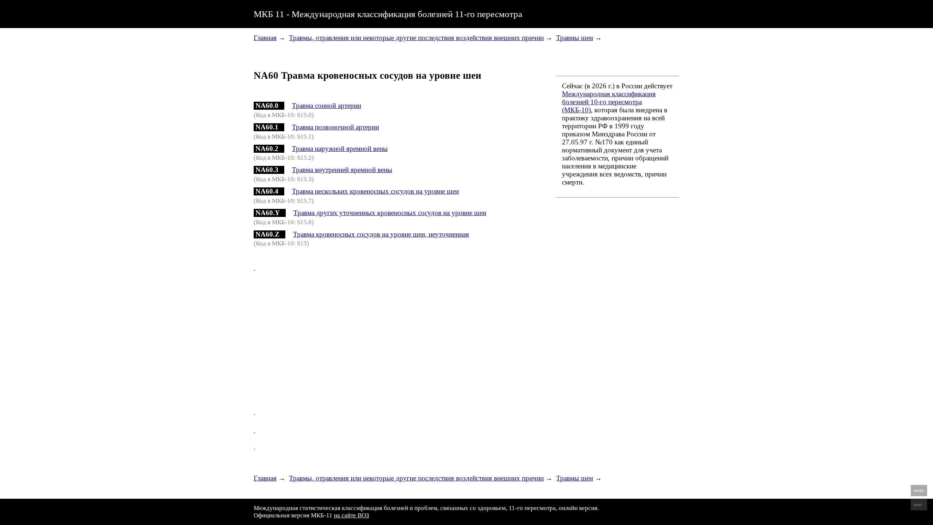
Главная (265, 38)
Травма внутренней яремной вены (342, 170)
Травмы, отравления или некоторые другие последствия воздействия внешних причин (416, 38)
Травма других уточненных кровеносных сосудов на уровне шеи (389, 213)
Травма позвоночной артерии (335, 127)
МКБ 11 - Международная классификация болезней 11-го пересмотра (388, 14)
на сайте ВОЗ (351, 515)
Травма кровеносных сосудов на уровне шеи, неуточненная (381, 234)
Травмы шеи (574, 38)
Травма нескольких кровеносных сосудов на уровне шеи (375, 191)
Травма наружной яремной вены (340, 148)
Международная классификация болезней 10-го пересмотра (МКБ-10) (609, 102)
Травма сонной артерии (326, 105)
